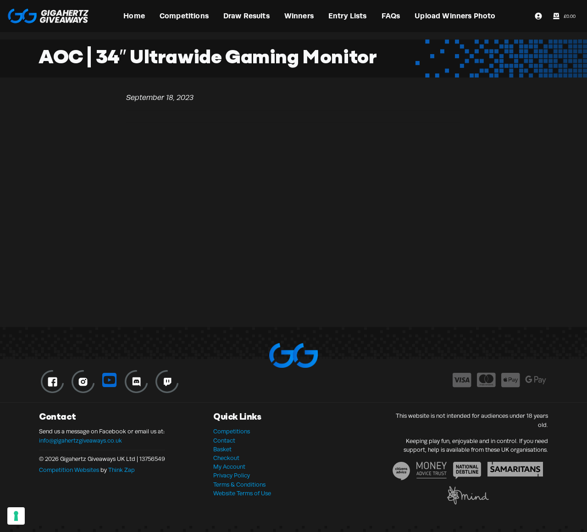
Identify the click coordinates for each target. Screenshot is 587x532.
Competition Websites (69, 470)
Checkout (226, 458)
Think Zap (121, 470)
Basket (222, 449)
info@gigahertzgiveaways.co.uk (80, 441)
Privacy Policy (231, 475)
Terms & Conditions (239, 485)
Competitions (231, 431)
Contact (224, 441)
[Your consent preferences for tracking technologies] (16, 516)
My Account (229, 467)
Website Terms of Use (242, 493)
